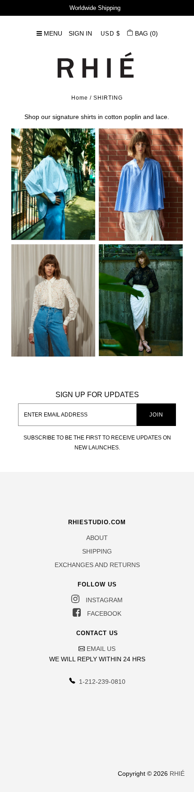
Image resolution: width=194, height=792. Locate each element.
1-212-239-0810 (101, 681)
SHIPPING (97, 551)
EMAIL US (101, 648)
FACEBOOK (103, 613)
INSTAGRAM (103, 600)
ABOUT (97, 537)
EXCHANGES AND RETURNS (97, 564)
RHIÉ (177, 773)
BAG (145, 33)
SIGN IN (80, 33)
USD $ (110, 33)
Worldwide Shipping (94, 8)
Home (79, 98)
